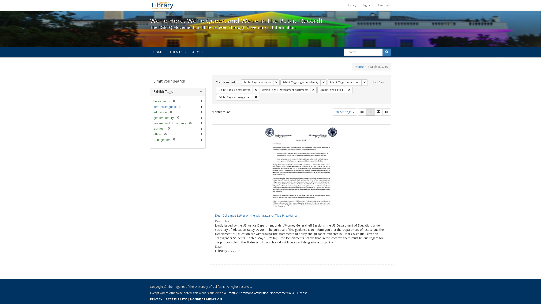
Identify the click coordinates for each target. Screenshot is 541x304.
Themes (176, 52)
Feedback (384, 5)
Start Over (378, 82)
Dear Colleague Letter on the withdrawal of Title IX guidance (256, 215)
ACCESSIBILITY (176, 299)
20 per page (343, 112)
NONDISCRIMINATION (206, 299)
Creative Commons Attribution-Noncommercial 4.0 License (267, 293)
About (198, 52)
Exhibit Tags (163, 91)
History (351, 5)
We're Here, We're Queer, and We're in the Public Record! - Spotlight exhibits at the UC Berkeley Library (163, 5)
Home (158, 52)
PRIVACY (156, 299)
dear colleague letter (167, 107)
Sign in (367, 5)
